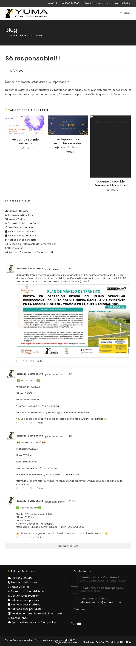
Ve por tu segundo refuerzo (25, 141)
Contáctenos (15, 248)
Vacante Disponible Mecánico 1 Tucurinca (110, 183)
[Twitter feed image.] (73, 321)
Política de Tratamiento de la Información (32, 244)
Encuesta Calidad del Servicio (24, 223)
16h (71, 268)
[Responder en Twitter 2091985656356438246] (18, 361)
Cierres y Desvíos (18, 211)
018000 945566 (70, 3)
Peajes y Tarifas (16, 219)
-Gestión (99, 642)
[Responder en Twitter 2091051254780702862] (18, 537)
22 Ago (72, 500)
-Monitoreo (88, 642)
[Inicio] (6, 35)
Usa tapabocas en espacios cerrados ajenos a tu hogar (68, 143)
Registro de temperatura (68, 642)
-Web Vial (109, 642)
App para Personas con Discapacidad (30, 252)
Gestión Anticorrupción (20, 227)
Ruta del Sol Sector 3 (29, 268)
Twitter (127, 3)
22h (71, 373)
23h (71, 435)
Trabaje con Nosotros (20, 215)
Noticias (37, 35)
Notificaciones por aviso (25, 600)
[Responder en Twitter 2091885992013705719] (18, 488)
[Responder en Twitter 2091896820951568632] (18, 423)
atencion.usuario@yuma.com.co (102, 3)
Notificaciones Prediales (21, 235)
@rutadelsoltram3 (55, 269)
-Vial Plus (120, 642)
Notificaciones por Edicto (21, 240)
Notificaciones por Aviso (21, 231)
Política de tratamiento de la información (37, 613)
